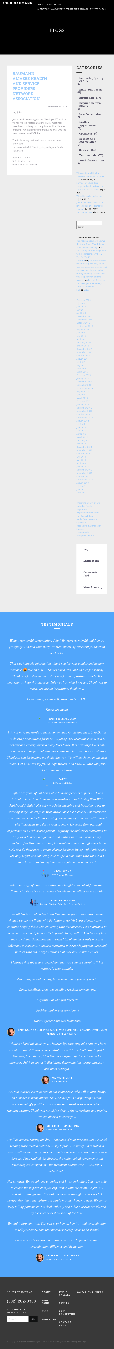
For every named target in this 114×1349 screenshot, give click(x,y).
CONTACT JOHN (98, 9)
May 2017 (81, 309)
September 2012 (84, 417)
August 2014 (82, 391)
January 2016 (82, 345)
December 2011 (84, 447)
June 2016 (81, 335)
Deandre (80, 260)
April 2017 (81, 313)
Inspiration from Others (90, 104)
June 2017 (81, 306)
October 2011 (83, 453)
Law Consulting (65, 1312)
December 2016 (84, 316)
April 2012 (81, 433)
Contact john (65, 1323)
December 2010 (84, 469)
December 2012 (84, 407)
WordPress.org (91, 587)
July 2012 (80, 424)
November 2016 (84, 319)
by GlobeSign (80, 1341)
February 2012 (83, 440)
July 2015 (80, 362)
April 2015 (81, 368)
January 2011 (82, 466)
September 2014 (84, 388)
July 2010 (80, 486)
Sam (78, 289)
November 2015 (84, 352)
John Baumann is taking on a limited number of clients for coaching (89, 205)
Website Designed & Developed (62, 1341)
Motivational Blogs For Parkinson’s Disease (62, 9)
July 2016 (80, 332)
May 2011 (81, 459)
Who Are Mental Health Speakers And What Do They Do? (90, 176)
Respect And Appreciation (87, 140)
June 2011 (81, 456)
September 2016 (84, 326)
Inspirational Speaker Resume (90, 240)
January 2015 (82, 378)
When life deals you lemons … (90, 196)
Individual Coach (90, 89)
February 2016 (83, 342)
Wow (86, 289)
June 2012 (81, 427)
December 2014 (84, 381)
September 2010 (84, 479)
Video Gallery (55, 4)
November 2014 (84, 384)
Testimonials (87, 155)
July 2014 (80, 394)
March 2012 (82, 437)
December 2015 (84, 349)
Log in (87, 549)
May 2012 (81, 430)
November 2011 (84, 450)
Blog (45, 1311)
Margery (80, 280)
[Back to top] (105, 1340)
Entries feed (91, 560)
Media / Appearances (87, 124)
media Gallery (65, 1293)
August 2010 (82, 482)
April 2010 (81, 492)
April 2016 (81, 339)
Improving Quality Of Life (91, 80)
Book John (45, 1301)
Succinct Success (84, 212)
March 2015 (82, 371)
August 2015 (82, 358)
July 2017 (80, 303)
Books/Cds (48, 1319)
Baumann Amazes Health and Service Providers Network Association (30, 86)
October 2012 (83, 414)
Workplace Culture (91, 160)
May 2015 (81, 365)
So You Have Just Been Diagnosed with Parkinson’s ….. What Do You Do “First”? (91, 186)
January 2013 (82, 404)
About (46, 1292)
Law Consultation (90, 114)
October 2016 (83, 322)
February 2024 (83, 300)
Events (64, 1303)
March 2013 (82, 398)
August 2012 (82, 420)
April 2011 (81, 463)
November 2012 (84, 411)
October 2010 (83, 476)
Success (84, 150)
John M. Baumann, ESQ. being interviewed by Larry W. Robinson (90, 283)
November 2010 (84, 473)
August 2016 (82, 329)
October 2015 (83, 355)
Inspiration (86, 97)
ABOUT (40, 4)
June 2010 (81, 489)
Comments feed (90, 574)
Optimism (85, 133)
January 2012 (82, 443)
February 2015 (83, 375)
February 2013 (83, 401)
